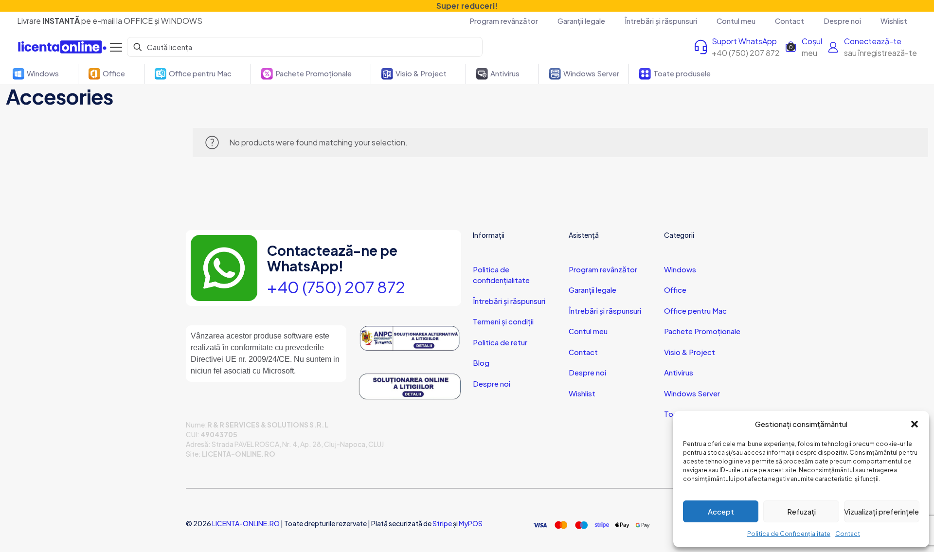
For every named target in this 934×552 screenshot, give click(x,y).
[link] (409, 338)
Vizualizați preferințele (881, 511)
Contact (847, 533)
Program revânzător (603, 269)
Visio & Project (689, 351)
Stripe (442, 523)
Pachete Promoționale (702, 331)
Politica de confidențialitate (501, 275)
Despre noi (491, 383)
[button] (914, 424)
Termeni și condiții (503, 321)
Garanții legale (592, 289)
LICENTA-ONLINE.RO (246, 523)
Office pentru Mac (695, 310)
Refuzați (801, 511)
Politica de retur (500, 342)
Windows (680, 269)
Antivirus (678, 372)
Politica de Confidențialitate (788, 533)
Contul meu (588, 331)
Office (675, 289)
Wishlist (582, 393)
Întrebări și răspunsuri (509, 300)
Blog (481, 362)
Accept (721, 511)
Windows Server (692, 393)
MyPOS (471, 523)
